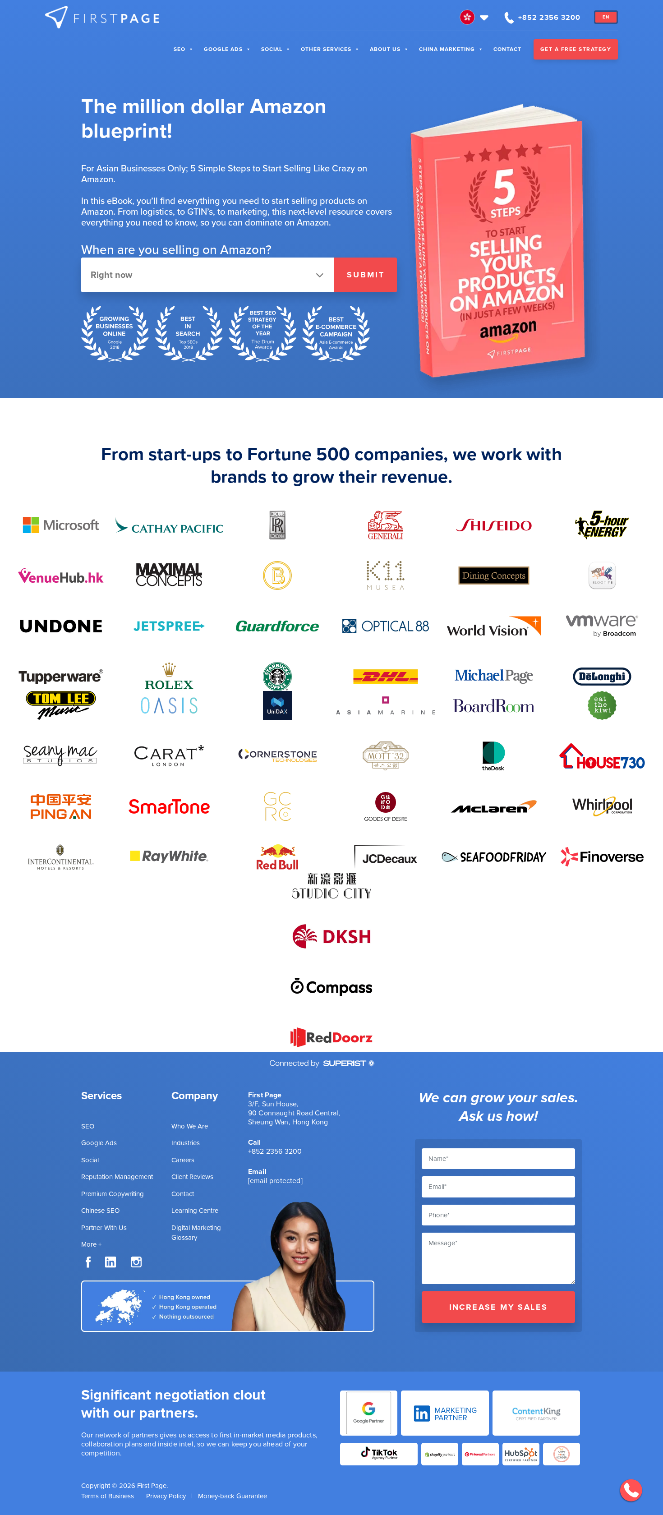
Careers (182, 1160)
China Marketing (447, 49)
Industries (185, 1143)
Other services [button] (326, 49)
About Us (385, 49)
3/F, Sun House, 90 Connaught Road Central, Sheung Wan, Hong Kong (294, 1113)
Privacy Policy (166, 1496)
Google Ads (223, 49)
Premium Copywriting (112, 1194)
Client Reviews (192, 1177)
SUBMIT (366, 275)
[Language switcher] (475, 17)
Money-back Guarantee (232, 1496)
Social (271, 49)
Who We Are (189, 1126)
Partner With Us (104, 1228)
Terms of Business (107, 1496)
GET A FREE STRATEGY (576, 49)
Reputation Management (117, 1177)
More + (91, 1244)
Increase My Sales (498, 1307)
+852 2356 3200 (275, 1151)
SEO (179, 49)
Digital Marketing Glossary (196, 1233)
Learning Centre (194, 1211)
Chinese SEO (100, 1211)
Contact (507, 49)
